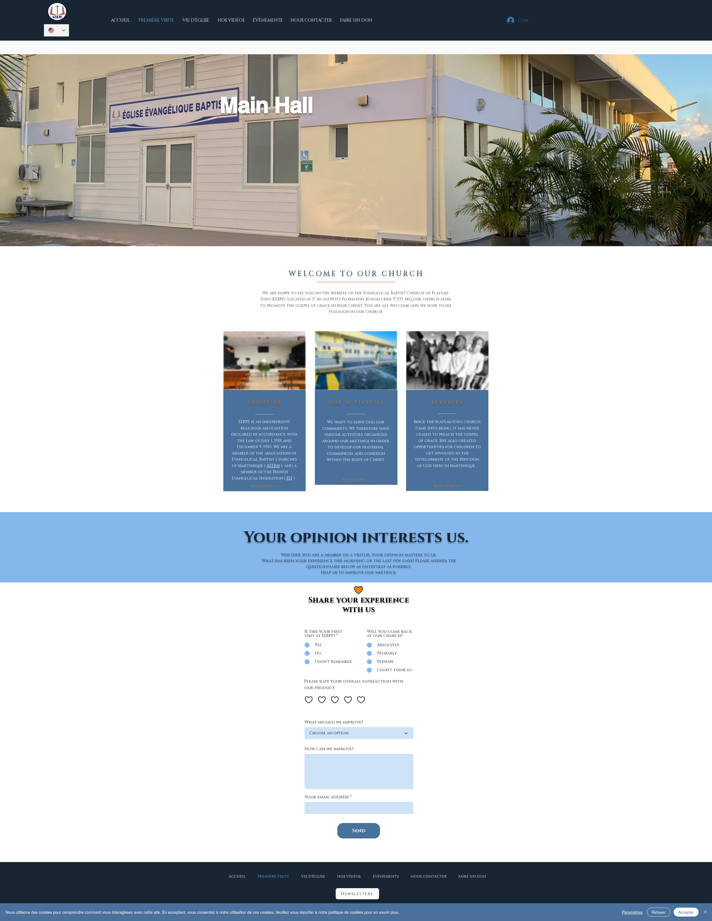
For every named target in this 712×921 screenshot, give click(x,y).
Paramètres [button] (632, 912)
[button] (357, 893)
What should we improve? (334, 722)
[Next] (681, 150)
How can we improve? (329, 749)
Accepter (686, 912)
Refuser (659, 912)
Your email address (327, 797)
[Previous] (30, 150)
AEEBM (273, 465)
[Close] (705, 912)
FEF (289, 478)
